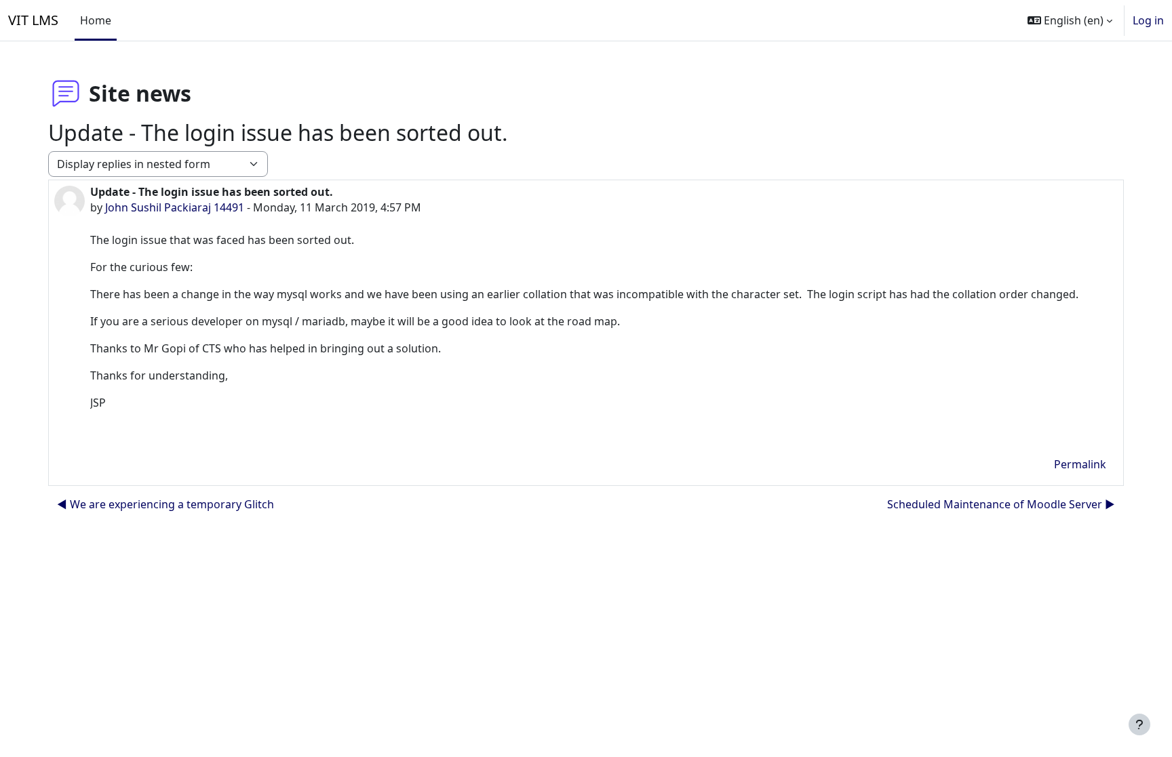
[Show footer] (1139, 724)
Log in (1148, 20)
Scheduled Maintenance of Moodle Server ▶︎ (1001, 504)
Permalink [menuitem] (1080, 464)
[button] (1070, 20)
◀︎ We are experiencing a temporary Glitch (165, 504)
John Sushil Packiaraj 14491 (174, 207)
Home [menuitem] (95, 20)
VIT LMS (33, 20)
